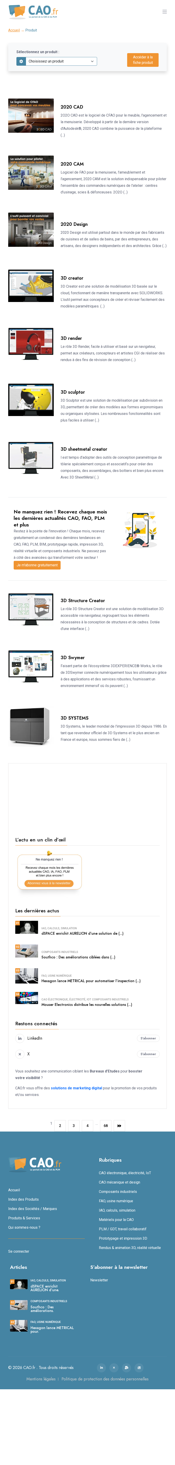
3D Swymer (73, 657)
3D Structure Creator (83, 600)
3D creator (72, 278)
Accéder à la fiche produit (143, 60)
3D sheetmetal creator (84, 449)
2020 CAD (72, 107)
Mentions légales (41, 1379)
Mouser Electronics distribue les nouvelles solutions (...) (86, 1004)
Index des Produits (23, 1199)
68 (106, 1126)
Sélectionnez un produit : (37, 52)
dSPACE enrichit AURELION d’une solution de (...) (82, 933)
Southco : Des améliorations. (42, 1308)
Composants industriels (59, 952)
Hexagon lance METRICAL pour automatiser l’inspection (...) (91, 981)
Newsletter (99, 1280)
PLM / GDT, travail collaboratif (123, 1229)
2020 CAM (72, 164)
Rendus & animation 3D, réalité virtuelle (130, 1248)
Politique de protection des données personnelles (105, 1379)
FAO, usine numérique (56, 975)
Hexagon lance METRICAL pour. (52, 1329)
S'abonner (148, 1038)
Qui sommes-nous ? (24, 1227)
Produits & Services (24, 1218)
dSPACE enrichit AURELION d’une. (45, 1288)
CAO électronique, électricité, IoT (66, 999)
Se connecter (18, 1251)
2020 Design (74, 224)
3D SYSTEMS (74, 718)
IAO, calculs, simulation (59, 928)
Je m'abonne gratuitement (37, 565)
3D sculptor (73, 392)
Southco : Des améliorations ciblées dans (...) (78, 957)
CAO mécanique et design (119, 1182)
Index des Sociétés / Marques (32, 1209)
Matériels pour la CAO (116, 1220)
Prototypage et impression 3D (123, 1238)
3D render (71, 338)
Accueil (14, 30)
